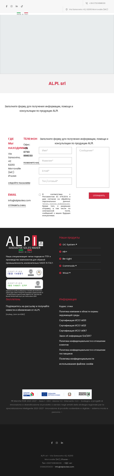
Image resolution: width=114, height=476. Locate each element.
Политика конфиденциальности (76, 358)
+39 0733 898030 (97, 3)
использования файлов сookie (76, 364)
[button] (19, 183)
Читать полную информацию (56, 204)
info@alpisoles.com (64, 466)
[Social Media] (6, 6)
